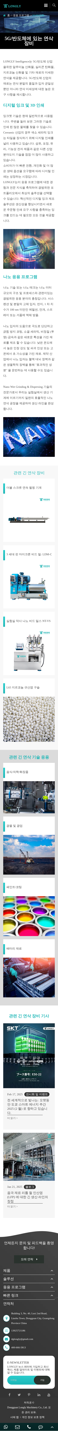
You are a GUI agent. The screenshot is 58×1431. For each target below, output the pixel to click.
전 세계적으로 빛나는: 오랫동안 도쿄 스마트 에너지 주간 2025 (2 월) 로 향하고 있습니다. (28, 1106)
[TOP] (52, 1427)
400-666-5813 (18, 1347)
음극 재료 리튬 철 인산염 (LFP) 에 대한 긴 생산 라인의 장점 (27, 1197)
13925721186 (18, 1330)
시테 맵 (14, 1417)
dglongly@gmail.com (22, 1339)
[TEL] (29, 1427)
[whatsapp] (6, 1427)
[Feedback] (40, 1427)
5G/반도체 (38, 15)
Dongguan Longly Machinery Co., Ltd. (27, 1407)
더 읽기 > (12, 1118)
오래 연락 (27, 1259)
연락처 (8, 1304)
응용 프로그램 (21, 15)
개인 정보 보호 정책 (33, 1417)
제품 (6, 1271)
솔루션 (8, 1279)
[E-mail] (17, 1427)
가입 (42, 1380)
